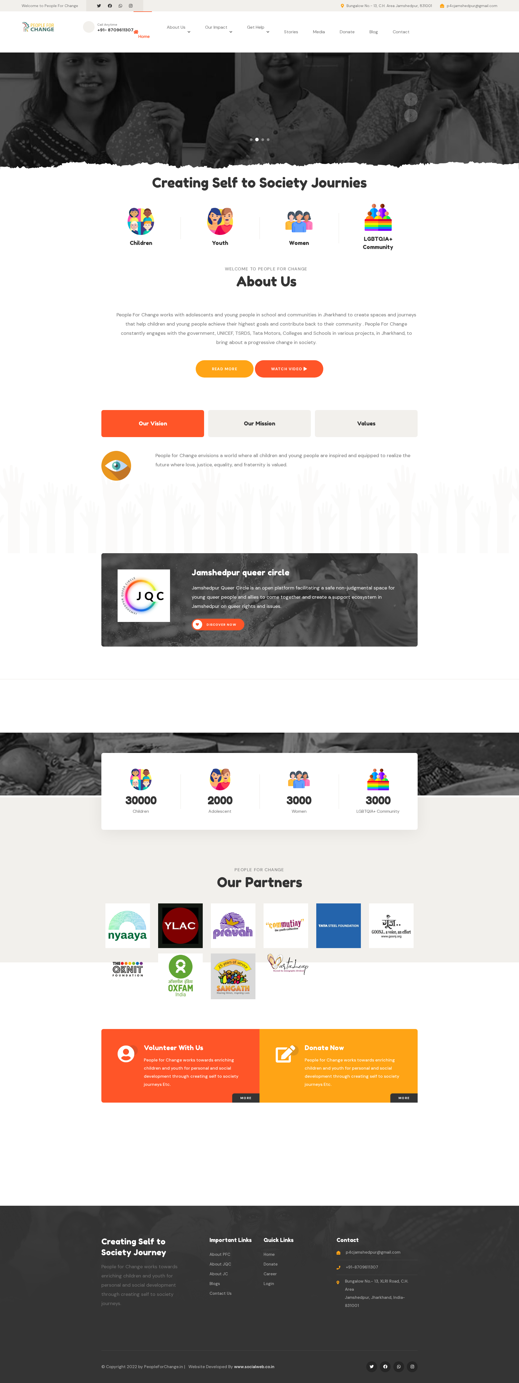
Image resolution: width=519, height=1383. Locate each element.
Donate (347, 32)
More (245, 1098)
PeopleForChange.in (163, 1366)
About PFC (219, 1254)
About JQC (220, 1264)
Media (319, 32)
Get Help (255, 31)
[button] (251, 139)
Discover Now (221, 624)
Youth (220, 243)
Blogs (214, 1283)
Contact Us (220, 1293)
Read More (225, 368)
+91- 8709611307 (115, 30)
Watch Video (287, 368)
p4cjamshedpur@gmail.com (472, 5)
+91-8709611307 (362, 1267)
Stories (291, 32)
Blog (374, 32)
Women (299, 243)
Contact (401, 32)
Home (144, 31)
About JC (218, 1274)
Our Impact (216, 31)
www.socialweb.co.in (254, 1366)
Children (141, 243)
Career (270, 1274)
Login (269, 1283)
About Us (176, 31)
